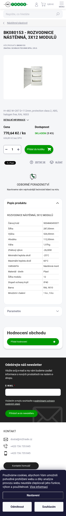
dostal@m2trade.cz (21, 439)
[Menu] (61, 4)
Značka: (20, 48)
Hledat (58, 14)
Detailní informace (14, 120)
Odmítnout (17, 506)
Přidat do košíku (36, 149)
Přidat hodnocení (19, 341)
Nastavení (33, 495)
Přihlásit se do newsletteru (21, 413)
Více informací (39, 487)
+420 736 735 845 (20, 446)
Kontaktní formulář (21, 466)
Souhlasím (49, 506)
